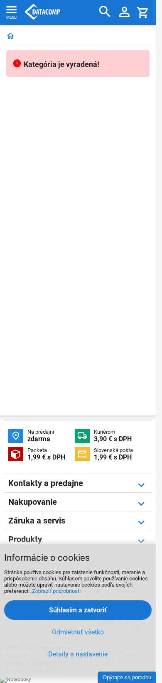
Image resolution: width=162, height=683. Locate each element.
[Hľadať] (105, 12)
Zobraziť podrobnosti (56, 591)
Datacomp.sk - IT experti (42, 12)
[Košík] (143, 12)
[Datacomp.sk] (10, 36)
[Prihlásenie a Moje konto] (124, 12)
